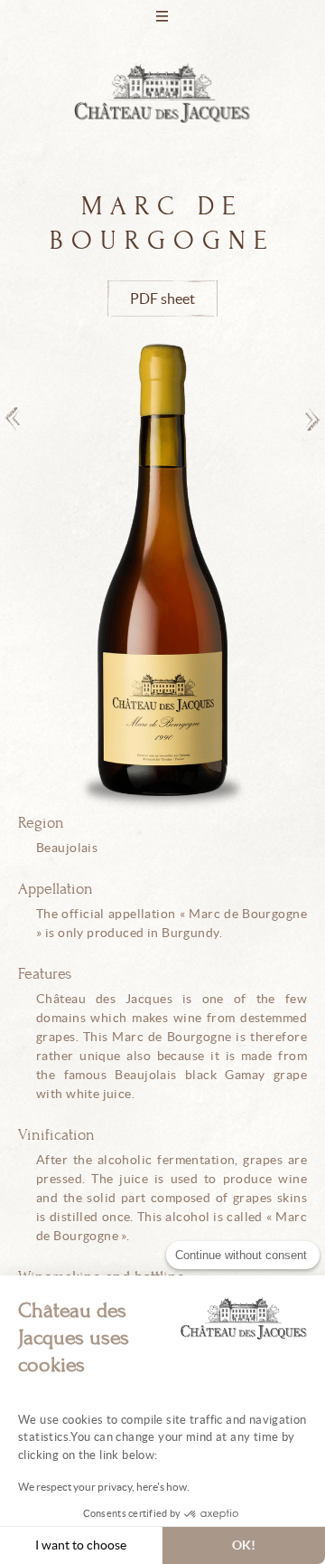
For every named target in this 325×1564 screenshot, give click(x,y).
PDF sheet (162, 298)
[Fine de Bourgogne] (313, 419)
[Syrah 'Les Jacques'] (12, 419)
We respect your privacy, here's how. (104, 1487)
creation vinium (162, 652)
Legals (162, 562)
